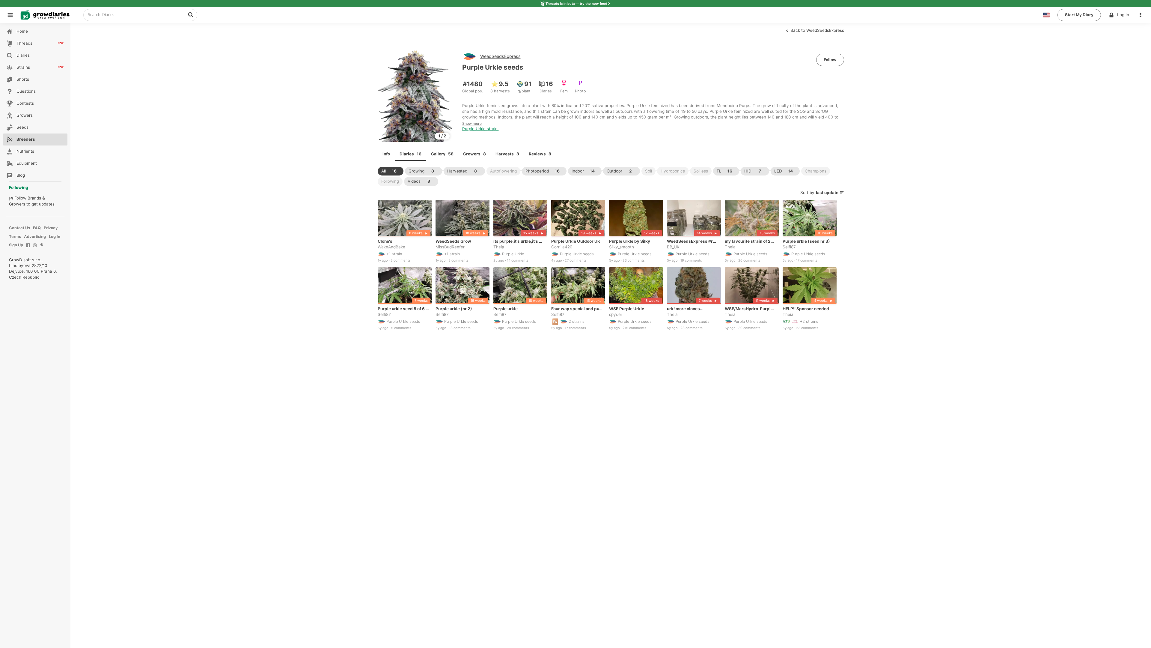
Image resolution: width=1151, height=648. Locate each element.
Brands (34, 198)
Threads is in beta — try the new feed (576, 4)
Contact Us (19, 228)
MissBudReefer (450, 246)
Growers (17, 204)
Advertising (35, 236)
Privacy (51, 228)
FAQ (37, 228)
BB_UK (673, 246)
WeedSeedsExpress (500, 56)
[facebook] (28, 248)
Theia (498, 246)
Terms (15, 236)
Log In (1123, 14)
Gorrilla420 (562, 246)
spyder (615, 314)
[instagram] (35, 248)
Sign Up (16, 245)
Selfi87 (789, 246)
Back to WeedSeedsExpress (816, 30)
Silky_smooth (621, 246)
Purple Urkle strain (480, 128)
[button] (1142, 15)
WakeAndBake (391, 246)
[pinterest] (42, 248)
